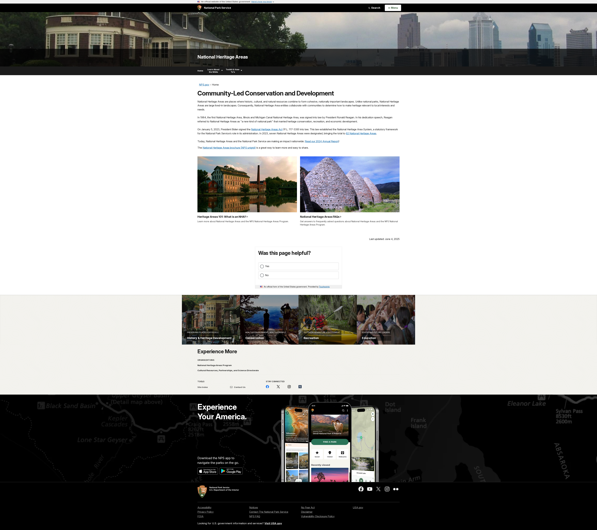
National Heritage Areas (222, 57)
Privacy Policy (205, 511)
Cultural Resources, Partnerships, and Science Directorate (228, 370)
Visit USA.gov (273, 523)
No (267, 275)
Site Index (202, 387)
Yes (267, 266)
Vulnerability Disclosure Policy (318, 516)
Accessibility (204, 507)
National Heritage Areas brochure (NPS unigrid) (229, 147)
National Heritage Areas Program (214, 365)
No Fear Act (308, 507)
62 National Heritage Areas (361, 133)
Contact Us (239, 387)
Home (200, 71)
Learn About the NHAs (213, 70)
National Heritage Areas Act (266, 129)
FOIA (200, 516)
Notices (253, 507)
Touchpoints (324, 286)
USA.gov (358, 507)
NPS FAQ (254, 516)
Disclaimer (306, 511)
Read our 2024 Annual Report (322, 141)
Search (375, 7)
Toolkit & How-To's (233, 70)
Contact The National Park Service (268, 511)
